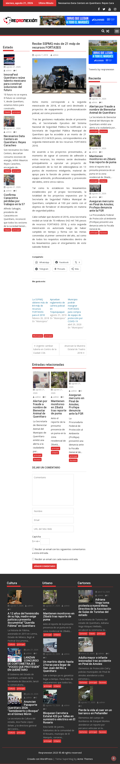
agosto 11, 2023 (87, 702)
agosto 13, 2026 (52, 705)
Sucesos (37, 459)
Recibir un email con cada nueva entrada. (56, 559)
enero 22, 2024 (87, 653)
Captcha (36, 536)
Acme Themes (85, 758)
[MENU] (117, 31)
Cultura (12, 644)
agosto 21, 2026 (13, 67)
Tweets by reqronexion (101, 69)
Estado (7, 112)
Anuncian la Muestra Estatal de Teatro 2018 (75, 349)
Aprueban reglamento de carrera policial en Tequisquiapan (57, 305)
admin (55, 55)
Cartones (83, 633)
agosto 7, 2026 (16, 605)
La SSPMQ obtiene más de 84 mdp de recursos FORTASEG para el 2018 (40, 307)
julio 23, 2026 (32, 694)
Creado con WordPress (39, 758)
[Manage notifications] (113, 758)
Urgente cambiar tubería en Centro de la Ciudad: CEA (44, 349)
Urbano (55, 452)
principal (48, 336)
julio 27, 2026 (32, 649)
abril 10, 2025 (103, 592)
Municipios (37, 336)
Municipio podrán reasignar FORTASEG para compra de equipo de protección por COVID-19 (75, 310)
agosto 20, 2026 (52, 654)
